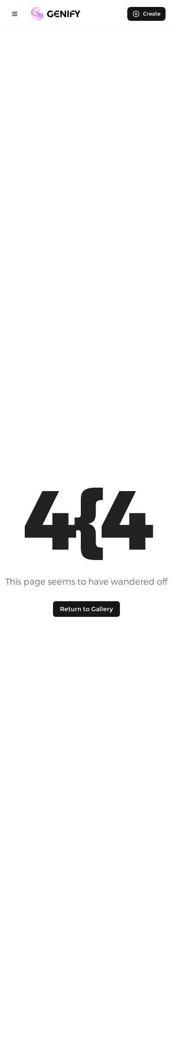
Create (151, 13)
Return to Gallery (86, 609)
